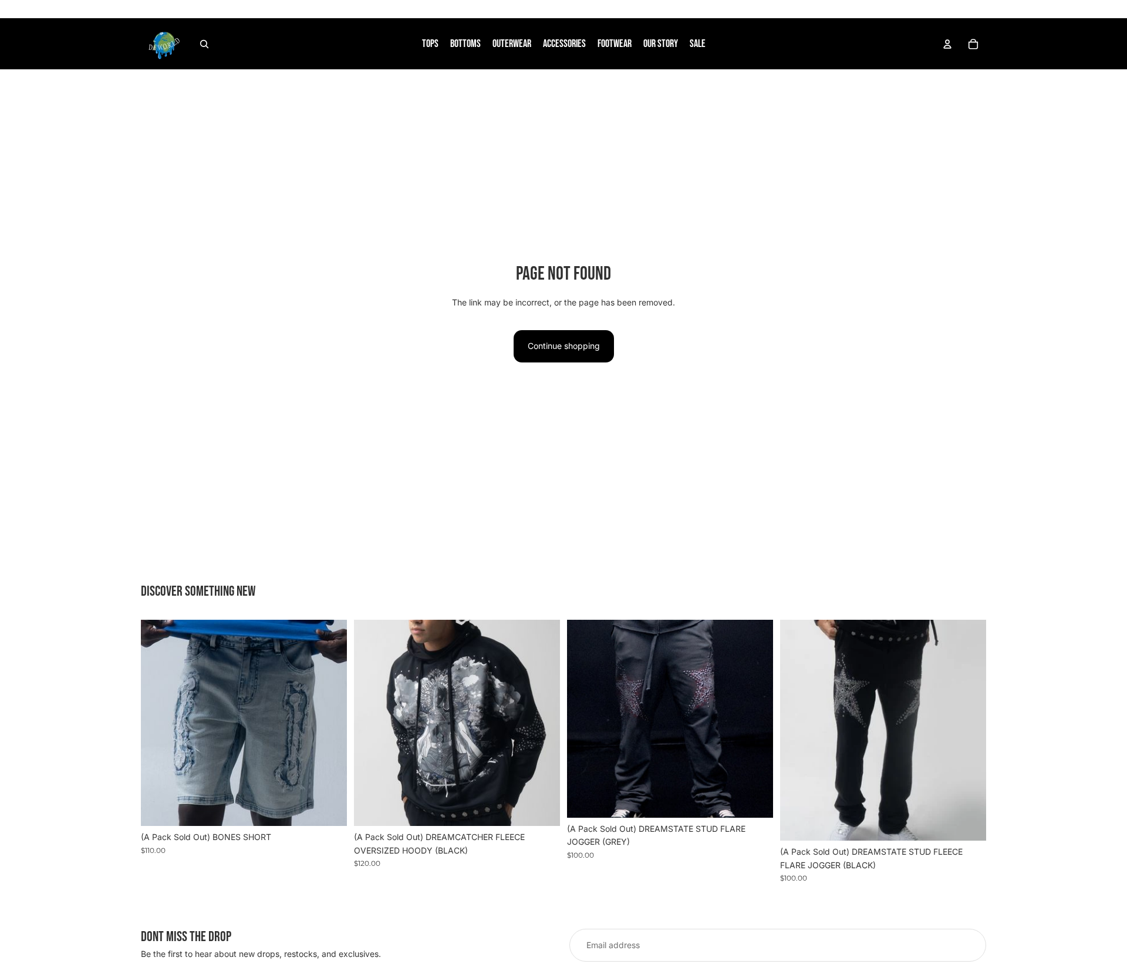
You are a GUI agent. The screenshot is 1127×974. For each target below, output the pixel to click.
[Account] (947, 44)
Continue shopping (564, 346)
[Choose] (328, 808)
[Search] (204, 44)
